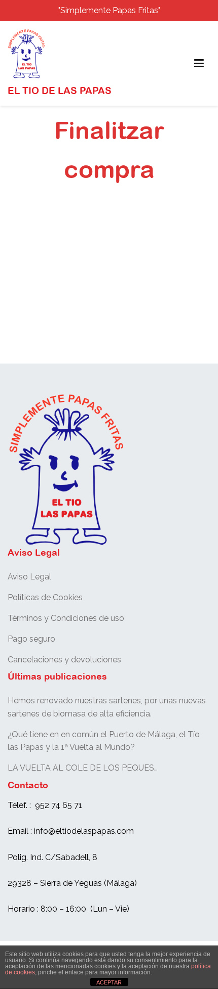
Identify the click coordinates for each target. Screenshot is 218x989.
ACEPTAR (109, 982)
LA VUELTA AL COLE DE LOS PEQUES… (83, 768)
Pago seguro (31, 639)
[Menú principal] (199, 63)
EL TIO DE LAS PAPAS (60, 90)
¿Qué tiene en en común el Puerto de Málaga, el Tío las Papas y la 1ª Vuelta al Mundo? (104, 741)
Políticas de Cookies (45, 597)
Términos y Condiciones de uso (66, 618)
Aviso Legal (29, 576)
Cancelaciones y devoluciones (64, 659)
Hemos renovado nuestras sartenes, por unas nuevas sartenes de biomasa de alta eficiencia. (107, 707)
